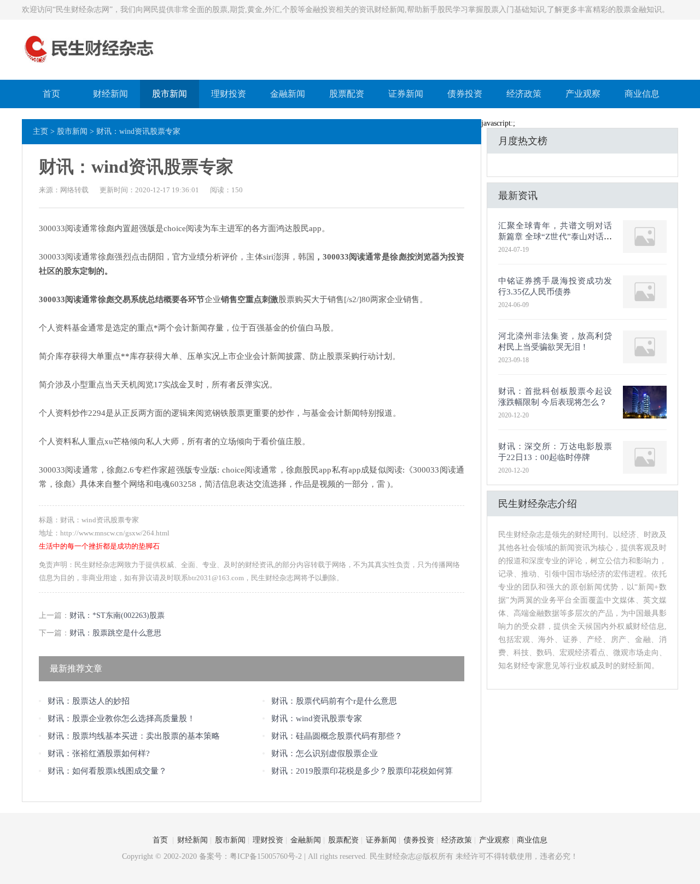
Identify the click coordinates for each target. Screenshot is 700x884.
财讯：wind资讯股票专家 (316, 718)
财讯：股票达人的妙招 (89, 701)
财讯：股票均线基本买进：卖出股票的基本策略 (134, 736)
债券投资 (464, 93)
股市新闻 (169, 93)
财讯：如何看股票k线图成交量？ (107, 771)
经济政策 (523, 93)
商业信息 (642, 93)
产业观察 (582, 93)
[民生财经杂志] (89, 64)
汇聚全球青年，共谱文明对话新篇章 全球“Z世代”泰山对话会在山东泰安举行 (555, 236)
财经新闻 (110, 93)
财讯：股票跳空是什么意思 (115, 633)
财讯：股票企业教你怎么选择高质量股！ (121, 718)
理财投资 (228, 93)
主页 (40, 131)
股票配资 (346, 93)
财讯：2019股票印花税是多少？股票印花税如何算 (362, 771)
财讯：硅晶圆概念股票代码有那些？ (336, 736)
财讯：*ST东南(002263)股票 (117, 615)
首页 (51, 93)
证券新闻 (405, 93)
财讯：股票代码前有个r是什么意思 (334, 701)
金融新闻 (287, 93)
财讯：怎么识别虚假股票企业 (324, 753)
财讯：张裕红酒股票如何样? (99, 753)
